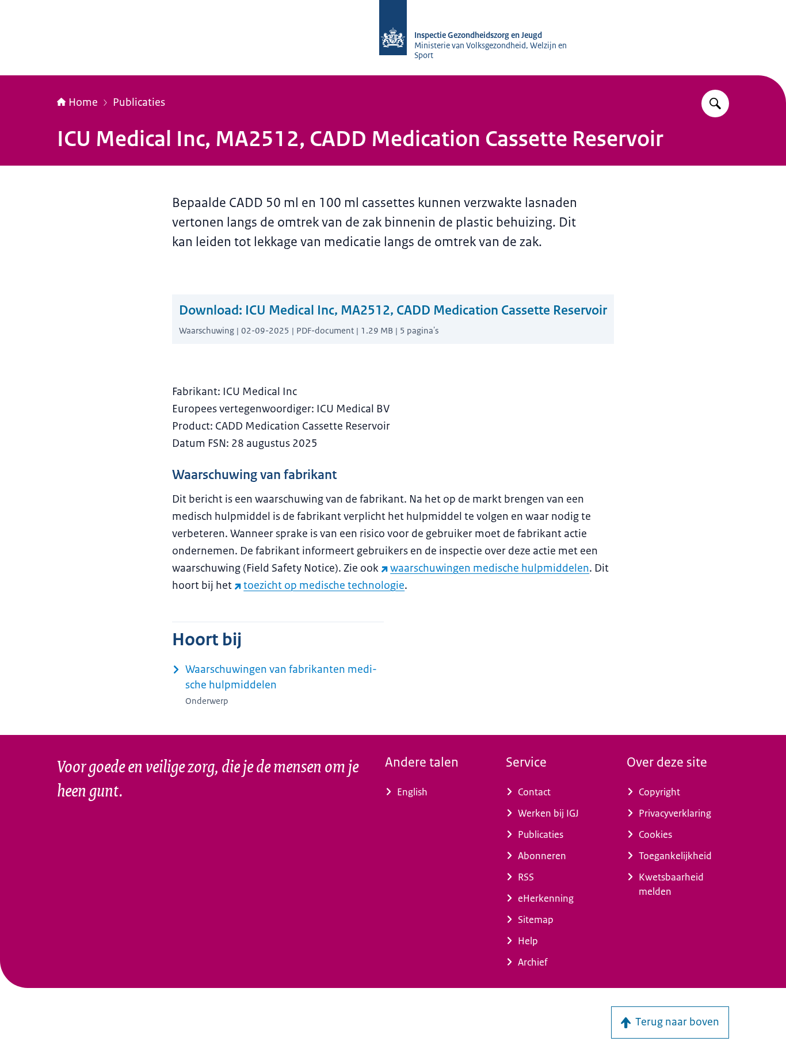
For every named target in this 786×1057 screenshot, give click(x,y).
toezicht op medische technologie (324, 585)
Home (83, 102)
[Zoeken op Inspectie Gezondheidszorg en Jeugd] (715, 103)
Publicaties (139, 102)
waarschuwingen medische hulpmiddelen (489, 568)
